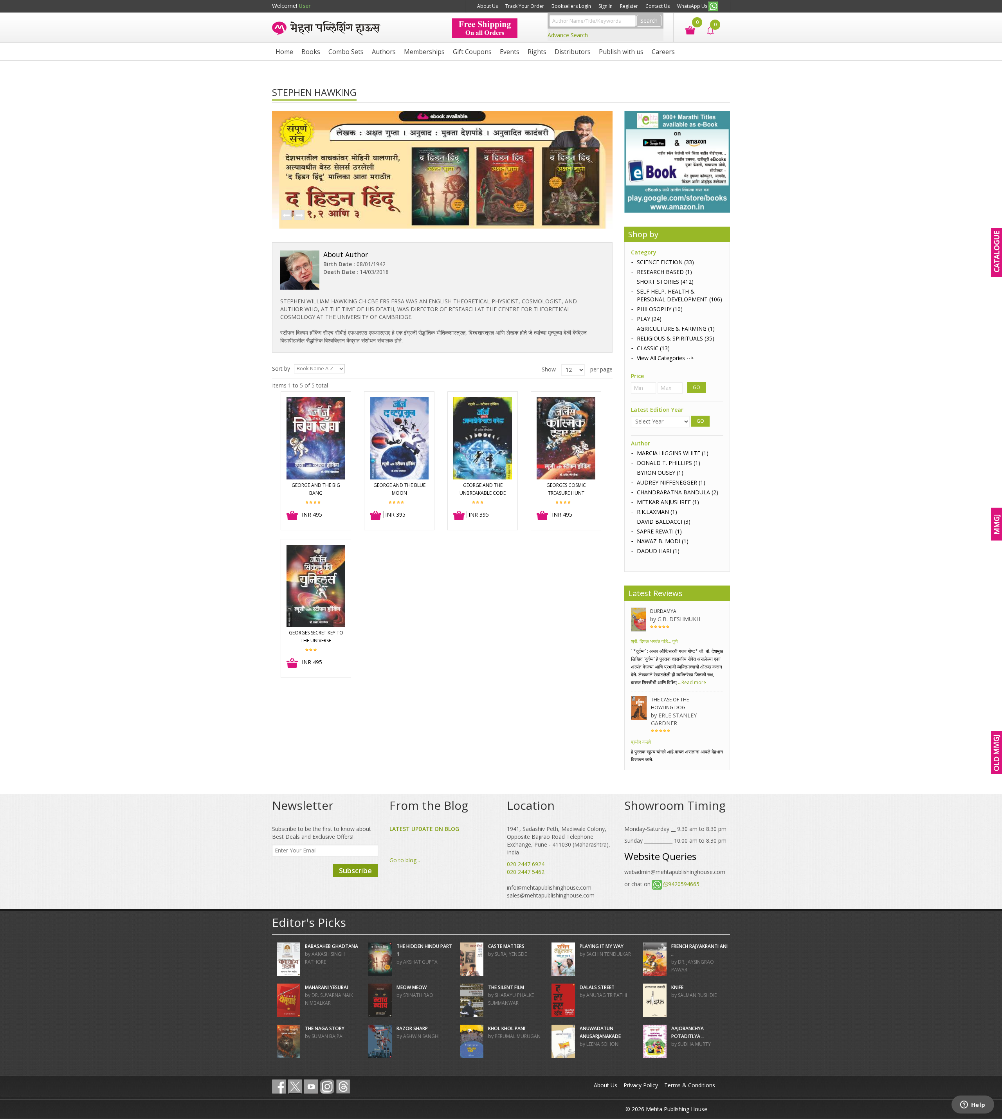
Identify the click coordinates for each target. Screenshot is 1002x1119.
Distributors (573, 51)
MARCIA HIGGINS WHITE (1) (672, 453)
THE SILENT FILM (506, 987)
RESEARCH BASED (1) (664, 272)
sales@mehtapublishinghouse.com (551, 895)
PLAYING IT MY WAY (602, 946)
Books (310, 51)
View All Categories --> (665, 358)
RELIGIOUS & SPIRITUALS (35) (675, 338)
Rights (537, 51)
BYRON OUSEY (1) (660, 472)
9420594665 (683, 884)
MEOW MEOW (411, 987)
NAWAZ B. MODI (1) (662, 541)
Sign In (605, 6)
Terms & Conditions (689, 1085)
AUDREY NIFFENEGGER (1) (671, 482)
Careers (663, 51)
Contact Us (657, 6)
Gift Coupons (472, 51)
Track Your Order (524, 6)
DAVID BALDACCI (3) (663, 521)
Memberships (424, 51)
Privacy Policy (641, 1085)
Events (509, 51)
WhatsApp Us (692, 6)
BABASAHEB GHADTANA (331, 946)
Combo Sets (346, 51)
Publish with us (621, 51)
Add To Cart (293, 516)
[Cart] (686, 29)
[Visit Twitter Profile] (295, 1086)
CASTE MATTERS (506, 946)
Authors (384, 51)
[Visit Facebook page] (279, 1086)
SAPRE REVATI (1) (659, 531)
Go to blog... (404, 860)
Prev (286, 215)
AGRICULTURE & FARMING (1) (676, 328)
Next (299, 215)
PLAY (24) (649, 319)
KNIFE (677, 987)
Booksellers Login (571, 6)
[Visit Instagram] (327, 1086)
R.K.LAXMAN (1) (657, 511)
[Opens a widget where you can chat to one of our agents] (972, 1105)
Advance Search (568, 35)
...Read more (691, 682)
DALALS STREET (597, 987)
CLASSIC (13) (653, 348)
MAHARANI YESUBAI (326, 987)
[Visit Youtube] (311, 1086)
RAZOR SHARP (412, 1028)
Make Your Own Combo (443, 6)
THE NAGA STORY (324, 1028)
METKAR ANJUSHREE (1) (668, 502)
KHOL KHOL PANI (506, 1028)
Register (629, 6)
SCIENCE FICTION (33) (665, 262)
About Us (487, 6)
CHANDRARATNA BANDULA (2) (677, 492)
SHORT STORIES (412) (665, 281)
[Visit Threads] (343, 1086)
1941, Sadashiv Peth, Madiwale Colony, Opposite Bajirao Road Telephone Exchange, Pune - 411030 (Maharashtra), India (558, 840)
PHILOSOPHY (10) (660, 309)
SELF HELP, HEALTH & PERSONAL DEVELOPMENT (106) (679, 295)
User (305, 5)
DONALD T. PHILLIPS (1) (668, 463)
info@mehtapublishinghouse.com (549, 887)
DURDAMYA (663, 611)
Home (284, 51)
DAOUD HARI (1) (658, 551)
